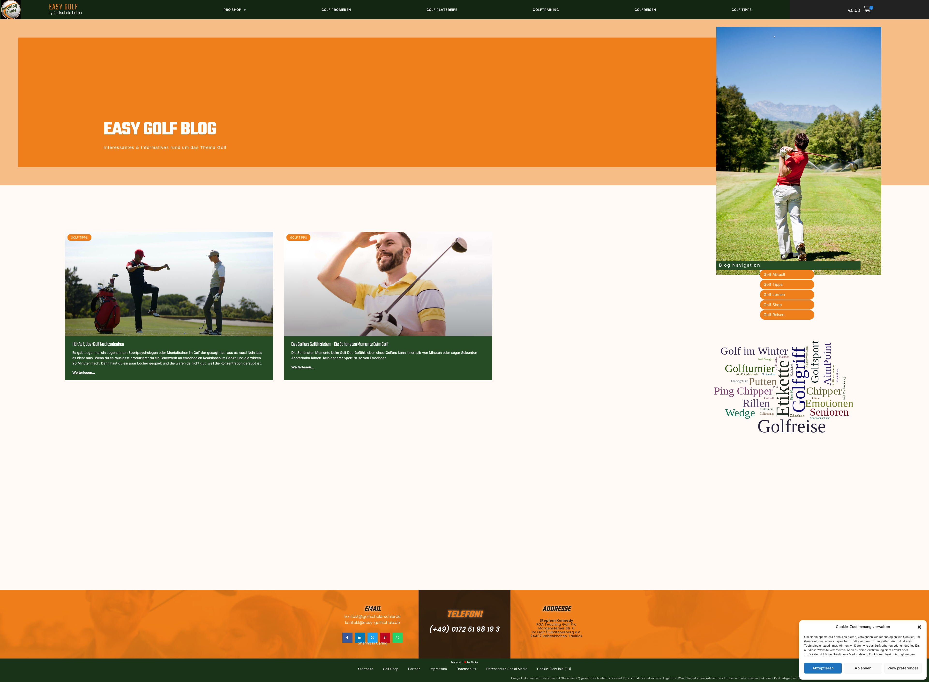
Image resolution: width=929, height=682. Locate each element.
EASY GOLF (65, 8)
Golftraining (546, 10)
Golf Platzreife (442, 10)
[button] (919, 627)
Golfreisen (645, 10)
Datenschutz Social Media (506, 669)
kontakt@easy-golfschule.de (372, 622)
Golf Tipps (742, 10)
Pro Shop (232, 10)
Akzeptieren (823, 668)
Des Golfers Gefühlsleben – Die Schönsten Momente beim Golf (339, 344)
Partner (414, 669)
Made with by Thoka (464, 662)
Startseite (365, 669)
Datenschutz (467, 669)
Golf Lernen (774, 294)
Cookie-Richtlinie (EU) (554, 669)
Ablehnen (863, 668)
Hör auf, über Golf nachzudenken (98, 344)
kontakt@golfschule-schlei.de (373, 616)
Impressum (438, 669)
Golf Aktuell (774, 274)
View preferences (903, 668)
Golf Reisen (774, 314)
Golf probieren (336, 10)
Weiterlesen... (83, 372)
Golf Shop (773, 304)
